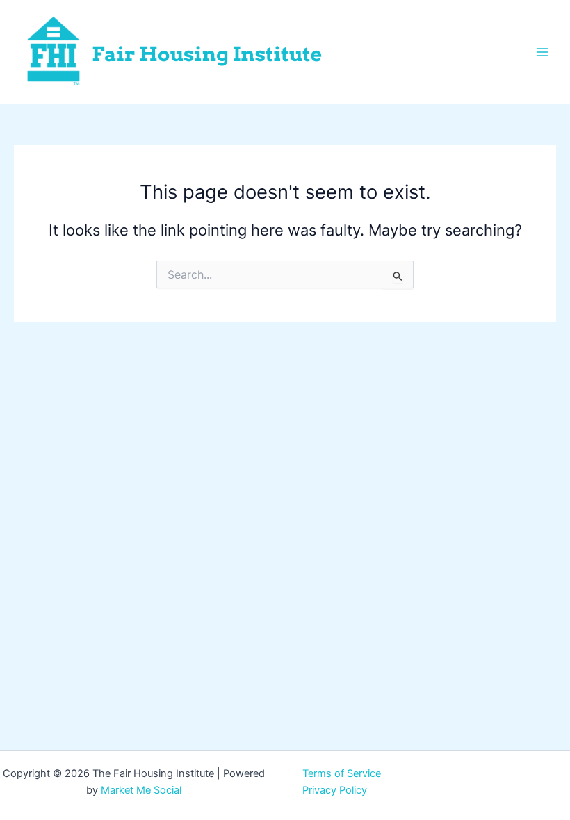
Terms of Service (341, 773)
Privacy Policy (334, 790)
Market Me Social (141, 790)
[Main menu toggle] (542, 51)
